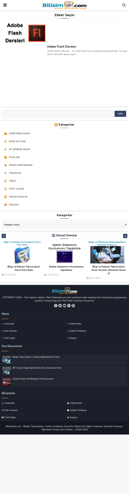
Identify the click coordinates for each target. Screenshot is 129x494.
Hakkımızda (75, 323)
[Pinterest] (69, 305)
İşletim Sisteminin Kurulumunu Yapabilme (66, 268)
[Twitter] (60, 305)
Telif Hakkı (9, 338)
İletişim (73, 338)
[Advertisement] (64, 79)
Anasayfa (9, 323)
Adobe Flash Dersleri (61, 47)
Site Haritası (10, 330)
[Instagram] (73, 305)
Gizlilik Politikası (77, 330)
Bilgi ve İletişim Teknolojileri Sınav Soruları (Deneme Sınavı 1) (108, 270)
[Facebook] (55, 305)
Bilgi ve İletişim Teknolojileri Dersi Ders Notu (24, 268)
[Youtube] (64, 305)
